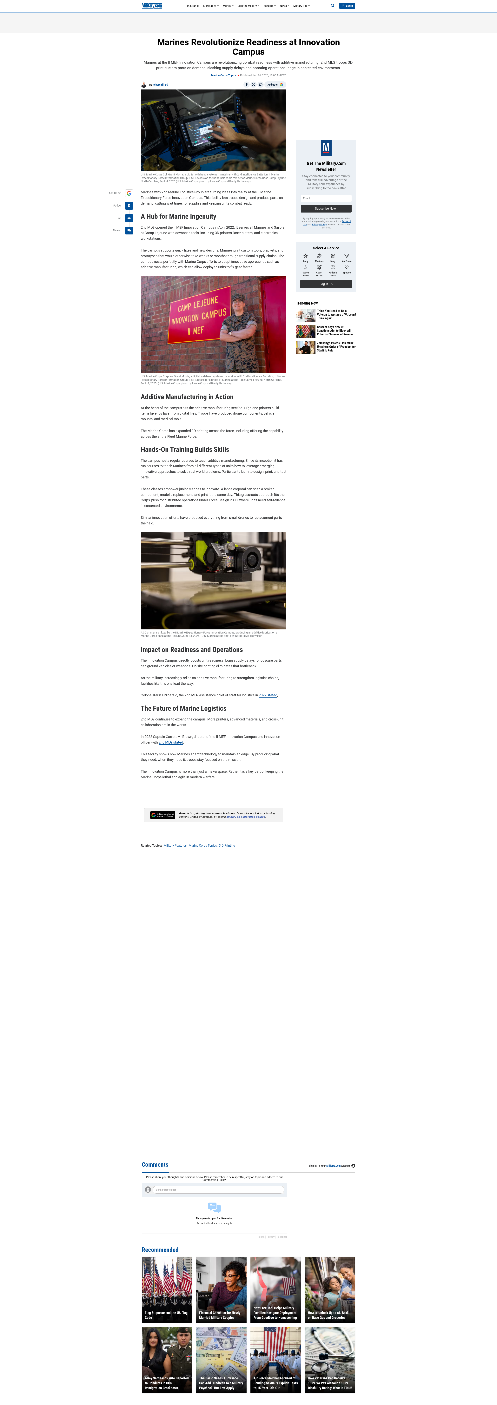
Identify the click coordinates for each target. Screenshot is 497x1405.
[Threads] (129, 230)
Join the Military (247, 5)
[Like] (129, 218)
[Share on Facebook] (246, 85)
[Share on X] (253, 85)
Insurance (193, 5)
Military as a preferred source (246, 816)
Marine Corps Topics (223, 75)
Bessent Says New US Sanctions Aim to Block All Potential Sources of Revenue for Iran (335, 330)
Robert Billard (160, 84)
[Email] (260, 85)
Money (227, 5)
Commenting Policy (214, 1179)
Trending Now (307, 303)
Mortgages (209, 5)
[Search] (332, 6)
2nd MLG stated (171, 742)
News (283, 5)
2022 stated (268, 695)
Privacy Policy (319, 224)
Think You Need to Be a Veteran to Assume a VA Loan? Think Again (336, 314)
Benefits (268, 5)
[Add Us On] (129, 193)
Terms (261, 1237)
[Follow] (129, 206)
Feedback (282, 1237)
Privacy (271, 1237)
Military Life (300, 5)
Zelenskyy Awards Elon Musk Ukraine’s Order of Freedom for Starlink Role (336, 346)
